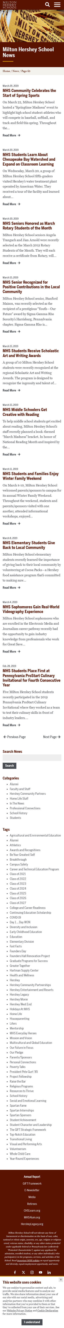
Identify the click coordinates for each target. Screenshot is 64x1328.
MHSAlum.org (32, 1217)
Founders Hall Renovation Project (30, 956)
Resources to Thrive (22, 1091)
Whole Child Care (20, 1154)
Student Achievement (23, 1120)
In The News (17, 803)
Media (32, 1197)
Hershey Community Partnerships (30, 985)
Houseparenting (19, 1018)
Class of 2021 (18, 874)
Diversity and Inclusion (23, 927)
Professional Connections (25, 808)
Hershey (15, 980)
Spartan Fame (18, 1105)
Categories (11, 778)
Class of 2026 (18, 898)
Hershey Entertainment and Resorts (31, 990)
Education (16, 937)
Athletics (15, 845)
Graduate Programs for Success (29, 961)
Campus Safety (19, 864)
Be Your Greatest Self (22, 854)
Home (6, 71)
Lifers (13, 1023)
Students (15, 818)
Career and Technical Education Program (34, 869)
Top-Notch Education (22, 1134)
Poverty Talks (17, 1067)
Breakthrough (18, 859)
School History (18, 813)
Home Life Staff (19, 798)
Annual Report (32, 1176)
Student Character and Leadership (31, 1125)
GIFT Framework (32, 1183)
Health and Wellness (22, 975)
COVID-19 (15, 917)
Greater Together (20, 966)
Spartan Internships (22, 1110)
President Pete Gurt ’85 (24, 1072)
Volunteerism (18, 1149)
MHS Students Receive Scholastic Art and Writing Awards (31, 353)
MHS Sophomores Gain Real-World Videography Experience (31, 609)
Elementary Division (22, 941)
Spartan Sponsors (20, 1115)
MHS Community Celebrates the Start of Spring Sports (29, 93)
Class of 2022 (18, 879)
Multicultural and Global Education (31, 1043)
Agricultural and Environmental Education (35, 835)
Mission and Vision (21, 1038)
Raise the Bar (18, 1081)
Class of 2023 (18, 883)
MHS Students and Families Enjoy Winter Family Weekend (31, 476)
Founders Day (18, 951)
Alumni (14, 784)
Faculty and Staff (20, 789)
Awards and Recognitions (25, 850)
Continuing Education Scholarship (30, 912)
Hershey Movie (19, 999)
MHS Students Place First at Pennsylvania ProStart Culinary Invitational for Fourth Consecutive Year (31, 677)
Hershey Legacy (19, 994)
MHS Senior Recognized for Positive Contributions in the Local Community (31, 287)
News (15, 71)
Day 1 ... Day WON (20, 922)
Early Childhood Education (26, 932)
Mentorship (17, 1028)
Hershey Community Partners (28, 793)
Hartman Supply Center (24, 970)
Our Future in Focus (21, 1047)
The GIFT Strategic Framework (28, 1129)
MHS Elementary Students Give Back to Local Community (29, 545)
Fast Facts (16, 946)
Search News (12, 751)
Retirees (32, 1204)
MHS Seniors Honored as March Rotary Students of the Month (29, 226)
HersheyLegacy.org (32, 1224)
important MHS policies (28, 1260)
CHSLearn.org (32, 1210)
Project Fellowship (21, 1076)
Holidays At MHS (20, 1009)
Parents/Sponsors (21, 1057)
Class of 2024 (18, 888)
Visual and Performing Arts (26, 1144)
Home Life (16, 1014)
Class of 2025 (18, 893)
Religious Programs (21, 1086)
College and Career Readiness (28, 908)
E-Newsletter (32, 1190)
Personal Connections (23, 1062)
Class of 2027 (18, 903)
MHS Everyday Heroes (23, 1033)
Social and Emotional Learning (28, 1100)
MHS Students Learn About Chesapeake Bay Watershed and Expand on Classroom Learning (29, 159)
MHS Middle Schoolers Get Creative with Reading (25, 412)
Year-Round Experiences (24, 1158)
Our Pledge (16, 1052)
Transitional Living (21, 1139)
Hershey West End (21, 1004)
